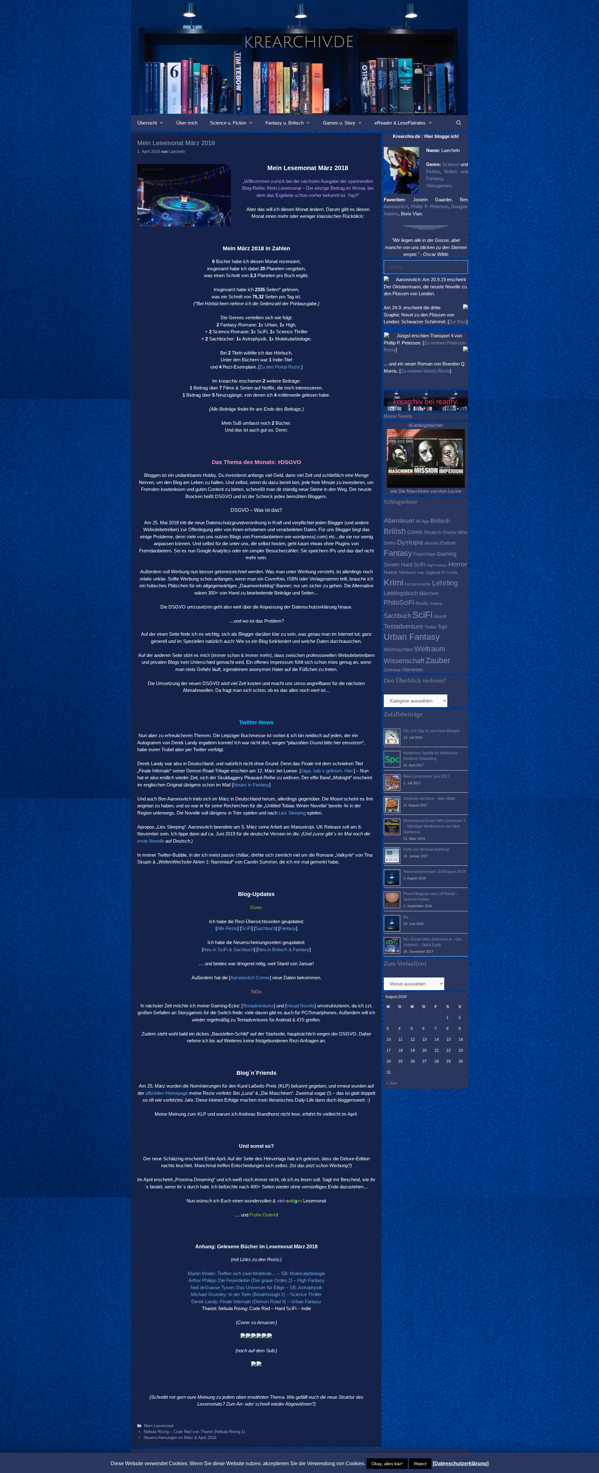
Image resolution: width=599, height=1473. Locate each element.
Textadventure (403, 626)
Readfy (422, 603)
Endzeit (447, 543)
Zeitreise (392, 670)
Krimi (393, 582)
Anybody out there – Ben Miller (429, 798)
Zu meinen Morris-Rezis (425, 371)
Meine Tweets (398, 416)
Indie (420, 573)
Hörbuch (407, 572)
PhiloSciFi (399, 602)
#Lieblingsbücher (426, 425)
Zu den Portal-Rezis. (280, 366)
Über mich (186, 122)
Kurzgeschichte (418, 584)
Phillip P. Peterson (429, 206)
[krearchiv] (299, 57)
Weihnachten (398, 649)
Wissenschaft (404, 661)
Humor (391, 572)
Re (405, 917)
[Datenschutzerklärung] (461, 1463)
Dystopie (410, 542)
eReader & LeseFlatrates (400, 122)
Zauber (438, 660)
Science (450, 164)
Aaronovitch (396, 206)
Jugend (433, 572)
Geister (392, 564)
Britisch (440, 520)
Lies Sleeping (292, 812)
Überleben (412, 669)
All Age (422, 521)
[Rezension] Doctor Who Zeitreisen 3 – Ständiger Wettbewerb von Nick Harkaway (434, 826)
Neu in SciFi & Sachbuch (228, 949)
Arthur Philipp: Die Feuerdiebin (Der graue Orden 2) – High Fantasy (256, 1280)
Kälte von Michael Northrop (426, 849)
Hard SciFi (413, 565)
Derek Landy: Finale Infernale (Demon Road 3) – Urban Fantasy (256, 1301)
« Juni (392, 1083)
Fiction (433, 171)
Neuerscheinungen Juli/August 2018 (434, 871)
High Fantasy (437, 565)
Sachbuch (265, 928)
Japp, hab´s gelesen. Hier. (327, 770)
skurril (440, 616)
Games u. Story (339, 122)
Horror (457, 564)
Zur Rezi (457, 321)
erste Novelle (150, 841)
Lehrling (445, 583)
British (395, 531)
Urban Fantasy (412, 637)
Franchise (424, 554)
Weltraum (429, 649)
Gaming (446, 554)
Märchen (429, 593)
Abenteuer (399, 520)
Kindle (452, 572)
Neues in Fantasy (251, 784)
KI (443, 572)
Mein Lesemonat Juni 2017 (426, 776)
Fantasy (288, 928)
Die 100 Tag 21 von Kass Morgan (431, 731)
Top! (442, 627)
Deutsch (432, 532)
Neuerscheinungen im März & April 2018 (180, 1437)
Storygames (438, 185)
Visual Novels (300, 1005)
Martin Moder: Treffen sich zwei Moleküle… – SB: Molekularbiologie (256, 1273)
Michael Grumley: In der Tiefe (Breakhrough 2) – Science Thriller (256, 1294)
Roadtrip (436, 603)
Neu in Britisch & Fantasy (283, 949)
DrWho (390, 543)
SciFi (246, 928)
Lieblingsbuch (401, 593)
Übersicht (147, 122)
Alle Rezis (227, 928)
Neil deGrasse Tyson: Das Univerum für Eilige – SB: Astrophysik (256, 1287)
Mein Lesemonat (159, 1425)
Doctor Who (455, 532)
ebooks (432, 543)
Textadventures (258, 1005)
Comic (415, 532)
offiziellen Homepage (166, 1093)
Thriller (430, 627)
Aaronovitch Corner (250, 977)
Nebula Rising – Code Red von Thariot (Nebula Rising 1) (194, 1431)
